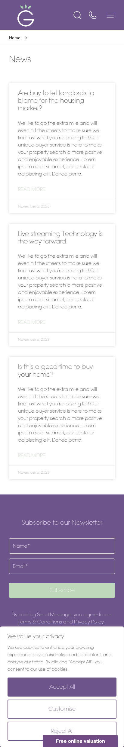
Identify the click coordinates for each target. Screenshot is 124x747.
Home (14, 37)
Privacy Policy (89, 622)
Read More (31, 189)
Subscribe (62, 590)
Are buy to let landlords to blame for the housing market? (56, 100)
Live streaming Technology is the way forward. (60, 237)
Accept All (62, 687)
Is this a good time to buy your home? (55, 370)
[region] (62, 686)
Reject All (62, 731)
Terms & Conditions (40, 622)
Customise (62, 709)
